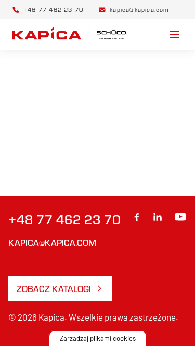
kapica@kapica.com (52, 242)
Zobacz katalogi (54, 288)
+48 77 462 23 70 (64, 219)
